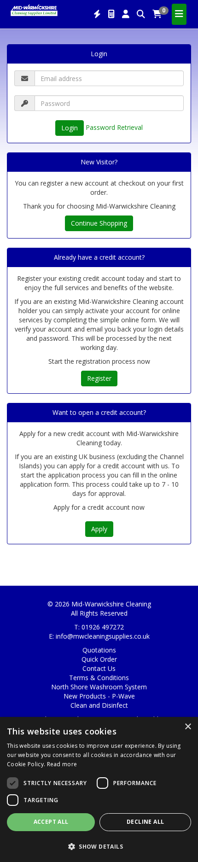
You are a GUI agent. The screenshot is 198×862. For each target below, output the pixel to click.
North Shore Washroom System (99, 686)
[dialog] (99, 789)
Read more (62, 764)
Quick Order (99, 659)
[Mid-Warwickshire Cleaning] (34, 10)
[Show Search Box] (141, 14)
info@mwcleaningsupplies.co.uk (103, 636)
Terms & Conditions (99, 677)
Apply (99, 528)
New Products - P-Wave (99, 696)
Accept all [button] (51, 822)
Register (99, 378)
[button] (99, 846)
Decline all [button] (145, 822)
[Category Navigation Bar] (179, 14)
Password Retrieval (114, 127)
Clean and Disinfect (99, 705)
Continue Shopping (99, 223)
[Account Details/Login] (126, 14)
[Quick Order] (97, 14)
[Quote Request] (111, 14)
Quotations (99, 650)
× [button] (187, 726)
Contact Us (99, 668)
